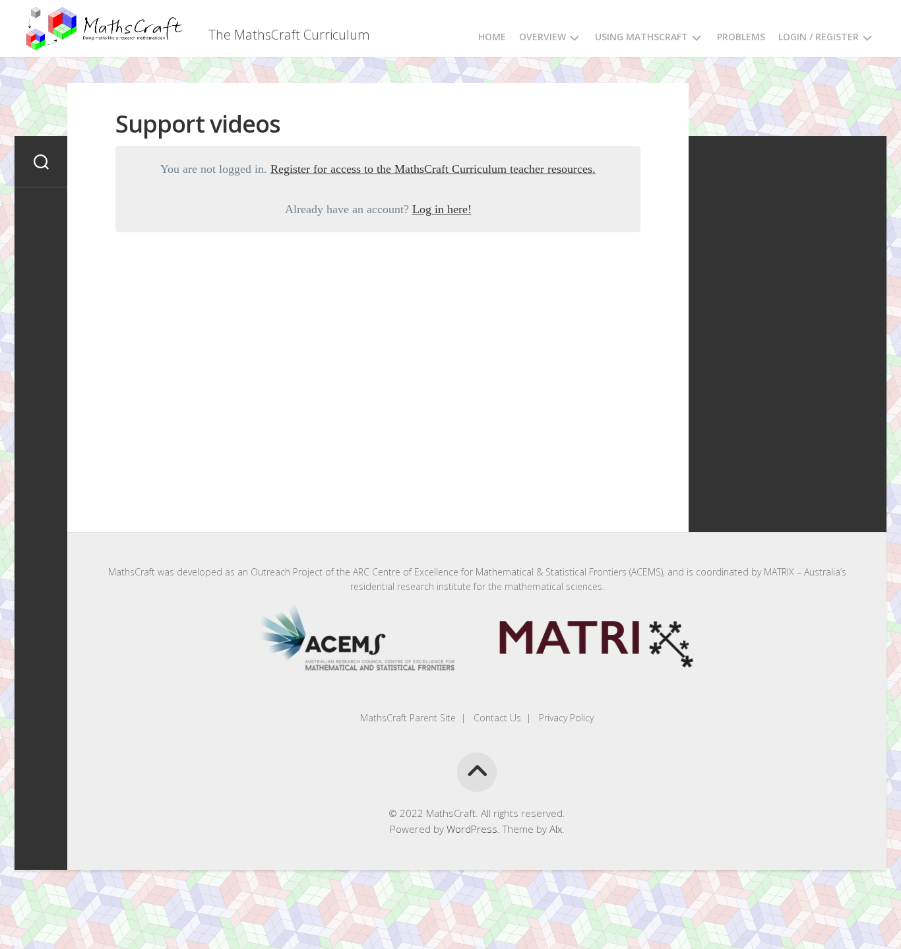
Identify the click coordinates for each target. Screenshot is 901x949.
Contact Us (496, 717)
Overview (542, 36)
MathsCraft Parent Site (408, 717)
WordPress (472, 828)
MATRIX (779, 572)
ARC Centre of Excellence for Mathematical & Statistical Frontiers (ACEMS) (508, 572)
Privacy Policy (565, 717)
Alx (555, 828)
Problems (741, 36)
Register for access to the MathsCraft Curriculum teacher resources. (433, 169)
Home (492, 36)
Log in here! (442, 209)
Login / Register (818, 36)
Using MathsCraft (641, 36)
